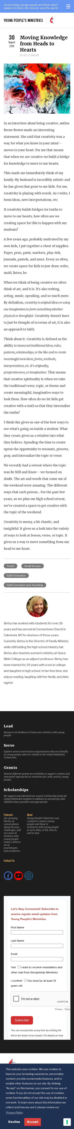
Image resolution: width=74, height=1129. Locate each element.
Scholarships (16, 790)
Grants (10, 767)
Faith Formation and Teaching (25, 585)
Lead (8, 726)
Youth (10, 566)
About (30, 815)
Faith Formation (16, 575)
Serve (9, 745)
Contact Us (9, 860)
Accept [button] (32, 1122)
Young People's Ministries (23, 20)
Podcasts (8, 815)
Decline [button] (14, 1122)
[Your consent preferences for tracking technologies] (67, 1122)
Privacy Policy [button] (14, 1112)
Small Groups (32, 566)
